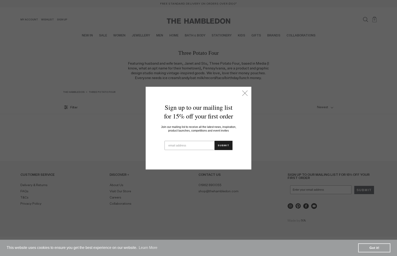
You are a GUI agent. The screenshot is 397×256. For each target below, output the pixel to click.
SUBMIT (223, 145)
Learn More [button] (148, 248)
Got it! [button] (374, 248)
